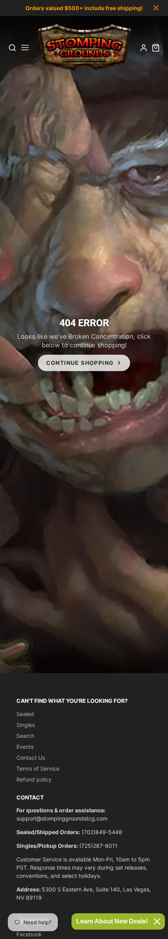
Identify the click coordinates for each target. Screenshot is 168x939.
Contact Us (30, 757)
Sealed (25, 714)
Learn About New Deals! (112, 921)
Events (25, 746)
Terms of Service (37, 768)
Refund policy (34, 779)
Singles (25, 724)
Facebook (29, 934)
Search (25, 735)
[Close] (157, 921)
